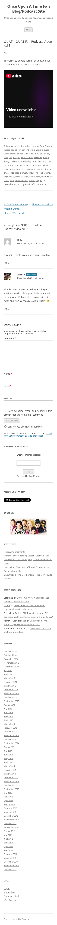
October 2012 (10, 823)
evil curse (38, 157)
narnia (22, 165)
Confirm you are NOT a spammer (25, 426)
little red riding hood (27, 161)
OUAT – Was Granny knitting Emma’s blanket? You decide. (16, 209)
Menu (28, 30)
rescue (18, 176)
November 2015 (11, 693)
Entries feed (9, 892)
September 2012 (11, 827)
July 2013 (8, 792)
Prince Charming (42, 172)
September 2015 (11, 701)
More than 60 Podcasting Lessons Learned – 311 (26, 555)
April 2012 (8, 846)
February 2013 (10, 808)
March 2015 (9, 724)
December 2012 (11, 815)
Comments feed (11, 896)
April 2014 (8, 762)
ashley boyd (27, 149)
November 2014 (11, 735)
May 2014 (8, 758)
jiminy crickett (10, 161)
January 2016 (10, 685)
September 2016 (11, 666)
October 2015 (10, 697)
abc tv (18, 149)
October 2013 (10, 785)
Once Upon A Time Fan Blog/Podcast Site (28, 9)
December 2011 (11, 861)
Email (8, 386)
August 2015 (9, 704)
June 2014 (8, 754)
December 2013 (11, 777)
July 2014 (8, 750)
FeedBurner (34, 476)
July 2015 (8, 708)
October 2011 (10, 869)
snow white (34, 176)
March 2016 (9, 678)
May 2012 (8, 842)
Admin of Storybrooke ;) (36, 184)
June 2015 (8, 712)
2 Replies (8, 53)
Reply (6, 262)
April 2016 (8, 674)
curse (46, 149)
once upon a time (40, 165)
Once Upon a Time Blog (38, 146)
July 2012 (8, 835)
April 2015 (8, 720)
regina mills (9, 176)
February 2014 (10, 769)
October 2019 (10, 651)
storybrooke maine (19, 180)
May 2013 (8, 796)
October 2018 (10, 655)
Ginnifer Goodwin (42, 204)
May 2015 (8, 716)
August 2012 (9, 831)
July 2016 (8, 670)
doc (10, 157)
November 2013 (11, 781)
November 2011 (11, 865)
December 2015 (11, 689)
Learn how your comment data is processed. (28, 434)
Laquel (7, 605)
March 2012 (9, 850)
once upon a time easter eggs (17, 169)
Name (8, 373)
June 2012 (8, 838)
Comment (10, 338)
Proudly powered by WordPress (17, 919)
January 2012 (10, 857)
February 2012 (10, 854)
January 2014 (10, 773)
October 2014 (10, 739)
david (33, 153)
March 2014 (9, 766)
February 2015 (10, 727)
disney (40, 153)
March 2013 (9, 804)
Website (8, 398)
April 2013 (8, 800)
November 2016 (11, 662)
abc (12, 149)
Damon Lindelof (11, 153)
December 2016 (11, 659)
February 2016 (10, 681)
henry (46, 157)
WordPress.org (11, 900)
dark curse (25, 153)
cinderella (38, 149)
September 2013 (11, 789)
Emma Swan (27, 157)
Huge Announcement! (14, 551)
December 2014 (11, 731)
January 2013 (10, 812)
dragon (16, 157)
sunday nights (35, 180)
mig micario (13, 165)
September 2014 (11, 743)
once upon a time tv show (21, 172)
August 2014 (9, 747)
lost (39, 161)
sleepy (25, 176)
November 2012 (11, 819)
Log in (7, 888)
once (28, 165)
